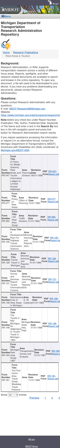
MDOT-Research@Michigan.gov (27, 108)
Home (6, 52)
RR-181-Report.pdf (52, 377)
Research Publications (25, 52)
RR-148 (5, 327)
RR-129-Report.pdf (53, 260)
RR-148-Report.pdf (53, 325)
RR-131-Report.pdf (53, 280)
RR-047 (5, 175)
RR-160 (5, 355)
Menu (7, 16)
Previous (34, 397)
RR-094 (5, 221)
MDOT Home (31, 446)
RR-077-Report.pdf (53, 200)
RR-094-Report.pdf (52, 218)
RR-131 (5, 283)
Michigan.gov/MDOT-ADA (15, 150)
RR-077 (5, 203)
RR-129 (5, 262)
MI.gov (56, 3)
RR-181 (5, 380)
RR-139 (5, 302)
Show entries (14, 394)
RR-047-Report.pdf (53, 173)
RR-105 (5, 241)
